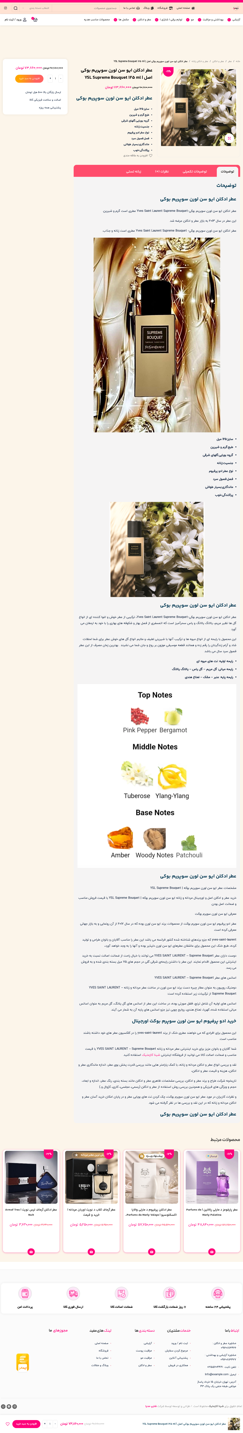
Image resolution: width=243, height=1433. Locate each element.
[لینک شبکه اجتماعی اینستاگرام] (5, 8)
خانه (238, 61)
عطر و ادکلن (218, 61)
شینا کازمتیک (151, 1055)
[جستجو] (15, 8)
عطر (230, 61)
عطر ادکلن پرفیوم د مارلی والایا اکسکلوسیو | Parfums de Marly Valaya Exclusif (152, 1215)
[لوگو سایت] (236, 8)
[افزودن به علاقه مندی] (7, 1424)
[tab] (227, 172)
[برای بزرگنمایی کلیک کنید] (229, 138)
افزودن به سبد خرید (29, 78)
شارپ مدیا (151, 1406)
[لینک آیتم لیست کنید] (176, 1343)
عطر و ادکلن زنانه (200, 61)
